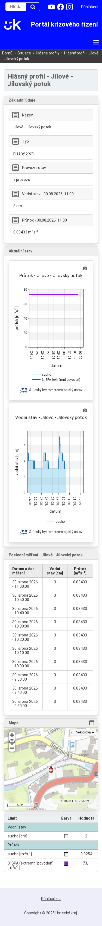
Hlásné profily (47, 53)
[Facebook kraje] (60, 7)
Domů (7, 53)
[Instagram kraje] (69, 7)
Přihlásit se (51, 898)
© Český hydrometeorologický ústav (55, 390)
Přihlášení (89, 7)
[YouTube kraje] (51, 7)
